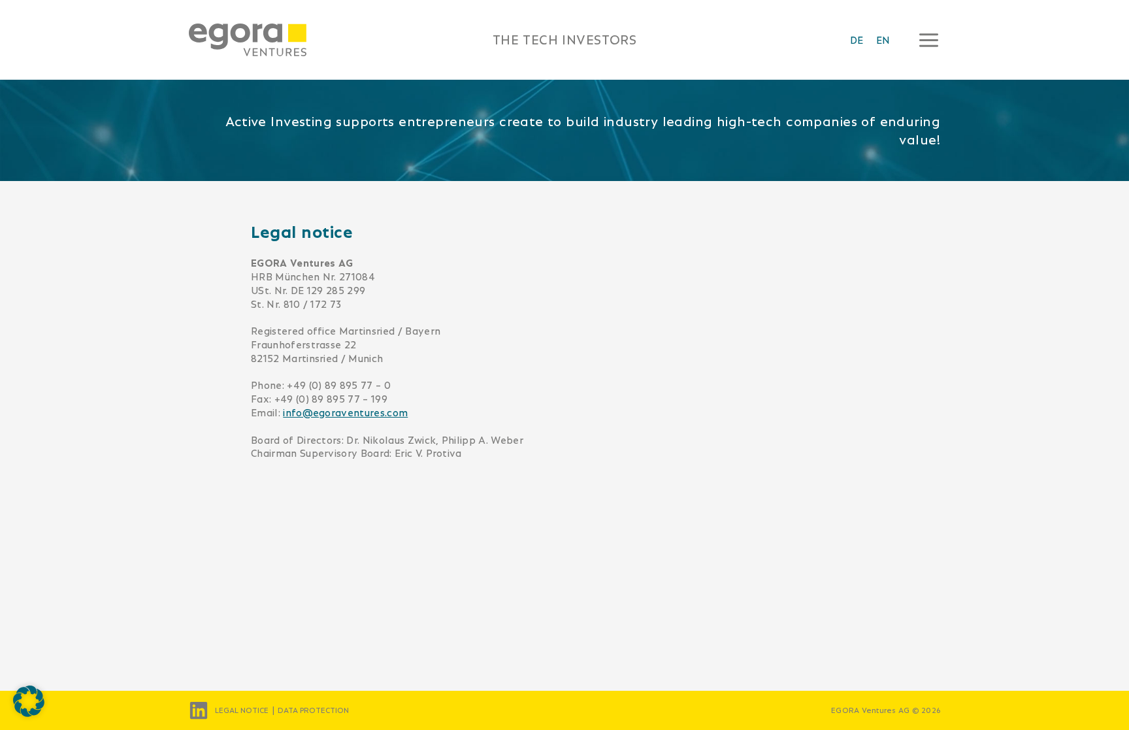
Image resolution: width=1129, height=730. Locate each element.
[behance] (198, 710)
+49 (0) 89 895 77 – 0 (339, 385)
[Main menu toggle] (924, 40)
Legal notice (242, 710)
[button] (28, 701)
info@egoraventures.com (345, 412)
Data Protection (313, 710)
